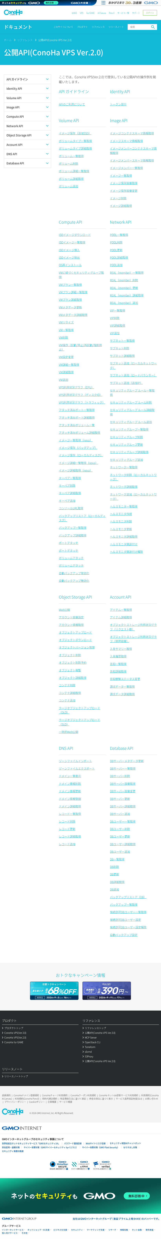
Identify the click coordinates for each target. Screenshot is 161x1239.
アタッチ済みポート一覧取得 (77, 410)
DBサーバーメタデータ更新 (127, 761)
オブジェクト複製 (70, 670)
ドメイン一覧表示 (70, 776)
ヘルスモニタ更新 (121, 529)
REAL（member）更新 (124, 288)
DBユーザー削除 (120, 829)
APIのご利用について (72, 104)
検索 (153, 27)
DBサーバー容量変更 (122, 791)
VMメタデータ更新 (70, 307)
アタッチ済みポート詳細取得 (77, 417)
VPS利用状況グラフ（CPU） (76, 387)
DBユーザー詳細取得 (122, 844)
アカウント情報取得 (71, 625)
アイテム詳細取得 (121, 617)
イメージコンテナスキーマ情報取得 (132, 133)
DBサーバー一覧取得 (122, 768)
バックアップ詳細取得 (72, 535)
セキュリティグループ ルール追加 (131, 422)
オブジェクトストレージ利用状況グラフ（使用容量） (133, 639)
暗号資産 (150, 1230)
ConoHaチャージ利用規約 (55, 1095)
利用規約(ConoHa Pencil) (27, 1098)
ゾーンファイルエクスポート (77, 768)
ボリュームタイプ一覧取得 (75, 141)
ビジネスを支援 (60, 1230)
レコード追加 (67, 844)
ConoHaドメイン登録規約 (26, 1095)
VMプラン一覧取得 (70, 285)
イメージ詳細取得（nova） (75, 470)
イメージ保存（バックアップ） (78, 448)
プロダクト (82, 27)
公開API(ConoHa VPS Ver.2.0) (55, 40)
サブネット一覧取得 (122, 340)
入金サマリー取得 (121, 649)
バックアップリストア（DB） (128, 897)
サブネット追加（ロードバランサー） (133, 375)
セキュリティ (77, 1230)
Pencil (111, 12)
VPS (81, 12)
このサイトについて (63, 27)
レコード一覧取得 (70, 814)
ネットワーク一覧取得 (123, 467)
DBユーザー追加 (120, 851)
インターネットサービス (13, 1230)
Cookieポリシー (37, 1102)
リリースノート (116, 27)
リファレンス (98, 27)
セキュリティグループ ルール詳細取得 (132, 412)
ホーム (8, 40)
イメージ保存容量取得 (123, 183)
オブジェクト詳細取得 (72, 678)
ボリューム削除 (68, 163)
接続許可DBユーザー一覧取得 (128, 912)
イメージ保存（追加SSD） (75, 133)
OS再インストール (70, 265)
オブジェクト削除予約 (72, 662)
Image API (118, 120)
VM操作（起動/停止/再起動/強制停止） (80, 347)
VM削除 (63, 337)
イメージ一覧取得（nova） (75, 440)
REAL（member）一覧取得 (127, 273)
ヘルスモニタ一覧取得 (123, 506)
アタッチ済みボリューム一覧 (77, 425)
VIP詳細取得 (117, 325)
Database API (121, 748)
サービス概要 (65, 1102)
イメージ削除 (118, 198)
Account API (120, 597)
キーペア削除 (67, 485)
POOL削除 (116, 242)
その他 (24, 1233)
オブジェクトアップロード (75, 632)
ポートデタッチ (68, 550)
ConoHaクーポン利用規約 (83, 1095)
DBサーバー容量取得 (122, 784)
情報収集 (124, 1230)
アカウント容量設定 (71, 617)
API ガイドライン (74, 91)
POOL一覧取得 (119, 235)
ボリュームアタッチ (71, 558)
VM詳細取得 (66, 372)
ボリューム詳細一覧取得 (74, 171)
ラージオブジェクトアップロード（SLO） (79, 722)
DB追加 (114, 889)
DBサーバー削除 (120, 776)
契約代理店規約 (49, 1098)
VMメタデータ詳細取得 (73, 315)
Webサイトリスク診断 (96, 1143)
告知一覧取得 (118, 664)
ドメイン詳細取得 (70, 806)
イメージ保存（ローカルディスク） (81, 455)
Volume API (69, 120)
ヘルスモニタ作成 (121, 514)
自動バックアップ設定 (123, 935)
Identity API (120, 91)
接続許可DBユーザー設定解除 (128, 927)
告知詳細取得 (118, 671)
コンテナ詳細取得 (70, 693)
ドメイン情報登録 (70, 799)
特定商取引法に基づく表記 (73, 1098)
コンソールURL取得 (71, 508)
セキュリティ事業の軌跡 (13, 1151)
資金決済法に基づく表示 (101, 1098)
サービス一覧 (123, 12)
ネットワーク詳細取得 (123, 487)
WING (74, 12)
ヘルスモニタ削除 (121, 521)
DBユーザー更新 (120, 836)
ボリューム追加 (68, 186)
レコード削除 (67, 821)
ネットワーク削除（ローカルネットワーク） (133, 477)
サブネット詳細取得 (122, 356)
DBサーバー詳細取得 (122, 806)
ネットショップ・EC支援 (38, 1230)
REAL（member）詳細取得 (127, 295)
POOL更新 (116, 250)
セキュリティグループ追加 (126, 460)
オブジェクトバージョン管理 (77, 647)
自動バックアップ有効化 (74, 573)
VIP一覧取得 (117, 310)
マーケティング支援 (95, 1230)
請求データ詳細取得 (122, 694)
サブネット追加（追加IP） (126, 383)
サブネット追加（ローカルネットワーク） (133, 365)
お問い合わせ (151, 1098)
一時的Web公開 (68, 732)
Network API (120, 222)
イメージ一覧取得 (121, 175)
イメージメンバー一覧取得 (126, 168)
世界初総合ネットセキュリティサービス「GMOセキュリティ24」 (31, 1143)
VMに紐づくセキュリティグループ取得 (81, 275)
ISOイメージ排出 (69, 257)
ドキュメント (18, 27)
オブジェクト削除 (70, 655)
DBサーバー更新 (120, 799)
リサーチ (112, 1230)
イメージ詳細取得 (121, 206)
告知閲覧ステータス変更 (125, 679)
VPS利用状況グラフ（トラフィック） (82, 402)
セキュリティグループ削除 (126, 437)
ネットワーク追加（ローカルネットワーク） (133, 496)
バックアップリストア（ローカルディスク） (82, 518)
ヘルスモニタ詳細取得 (123, 536)
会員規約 (6, 1095)
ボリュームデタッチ (71, 565)
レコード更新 (67, 829)
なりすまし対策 (130, 1147)
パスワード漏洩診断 (73, 1143)
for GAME (90, 12)
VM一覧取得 (66, 330)
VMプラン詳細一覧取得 (73, 292)
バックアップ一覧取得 (72, 528)
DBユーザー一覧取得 (122, 821)
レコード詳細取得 (70, 836)
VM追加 (63, 380)
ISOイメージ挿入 (69, 250)
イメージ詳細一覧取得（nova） (78, 463)
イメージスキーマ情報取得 (126, 141)
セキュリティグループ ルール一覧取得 (132, 392)
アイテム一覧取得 (121, 610)
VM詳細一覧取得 (69, 364)
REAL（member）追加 (124, 303)
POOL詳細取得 (119, 257)
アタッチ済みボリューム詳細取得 (79, 432)
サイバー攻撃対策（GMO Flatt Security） (100, 1147)
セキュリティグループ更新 (126, 444)
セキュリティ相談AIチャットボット (125, 1143)
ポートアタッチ (68, 543)
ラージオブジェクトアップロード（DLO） (79, 710)
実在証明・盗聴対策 (11, 1147)
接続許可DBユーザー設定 (125, 920)
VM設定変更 (66, 357)
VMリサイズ (66, 322)
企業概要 (52, 1102)
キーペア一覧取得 (70, 478)
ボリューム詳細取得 (71, 179)
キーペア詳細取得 (70, 493)
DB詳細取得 (117, 882)
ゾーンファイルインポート (75, 761)
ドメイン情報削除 (70, 784)
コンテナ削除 (67, 685)
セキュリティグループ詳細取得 (129, 452)
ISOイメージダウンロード (75, 235)
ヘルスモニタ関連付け (123, 544)
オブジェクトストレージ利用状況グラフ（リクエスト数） (133, 627)
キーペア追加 (67, 501)
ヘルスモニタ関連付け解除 (126, 552)
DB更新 (114, 874)
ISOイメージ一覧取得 (72, 242)
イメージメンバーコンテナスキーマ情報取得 (133, 150)
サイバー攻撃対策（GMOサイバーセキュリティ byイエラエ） (51, 1147)
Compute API (70, 222)
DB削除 (114, 867)
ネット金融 (137, 1230)
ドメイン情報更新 (70, 791)
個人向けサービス (10, 1233)
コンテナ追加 (67, 700)
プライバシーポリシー (15, 1102)
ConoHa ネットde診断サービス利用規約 (118, 1095)
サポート (136, 12)
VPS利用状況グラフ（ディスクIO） (80, 395)
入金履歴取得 (118, 656)
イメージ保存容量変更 (123, 191)
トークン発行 (118, 104)
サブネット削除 (119, 348)
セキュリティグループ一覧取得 (129, 429)
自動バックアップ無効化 (74, 580)
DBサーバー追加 (120, 814)
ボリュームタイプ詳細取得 (75, 148)
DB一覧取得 (117, 859)
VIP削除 (115, 318)
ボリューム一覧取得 (71, 156)
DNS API (66, 748)
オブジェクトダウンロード (75, 640)
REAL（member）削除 (124, 280)
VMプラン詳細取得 (70, 299)
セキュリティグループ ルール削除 (131, 402)
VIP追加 (115, 333)
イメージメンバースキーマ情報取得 (132, 160)
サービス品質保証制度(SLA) (129, 1098)
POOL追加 (116, 265)
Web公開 (64, 610)
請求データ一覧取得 (122, 686)
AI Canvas (102, 12)
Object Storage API (75, 597)
